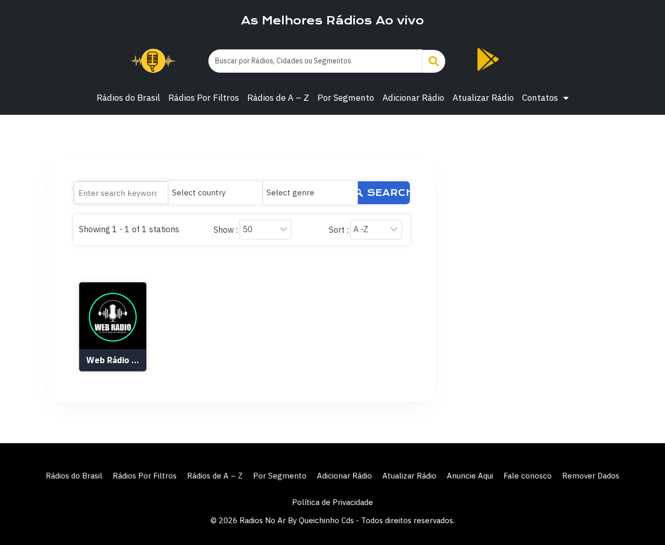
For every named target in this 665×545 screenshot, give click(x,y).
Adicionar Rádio (413, 97)
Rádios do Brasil (128, 97)
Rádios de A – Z (278, 97)
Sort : (339, 229)
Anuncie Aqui (470, 476)
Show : (226, 229)
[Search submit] (433, 61)
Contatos (540, 97)
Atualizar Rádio (483, 97)
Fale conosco (527, 476)
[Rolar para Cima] (640, 515)
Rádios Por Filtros (203, 97)
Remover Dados (590, 476)
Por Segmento (345, 97)
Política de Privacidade (332, 502)
